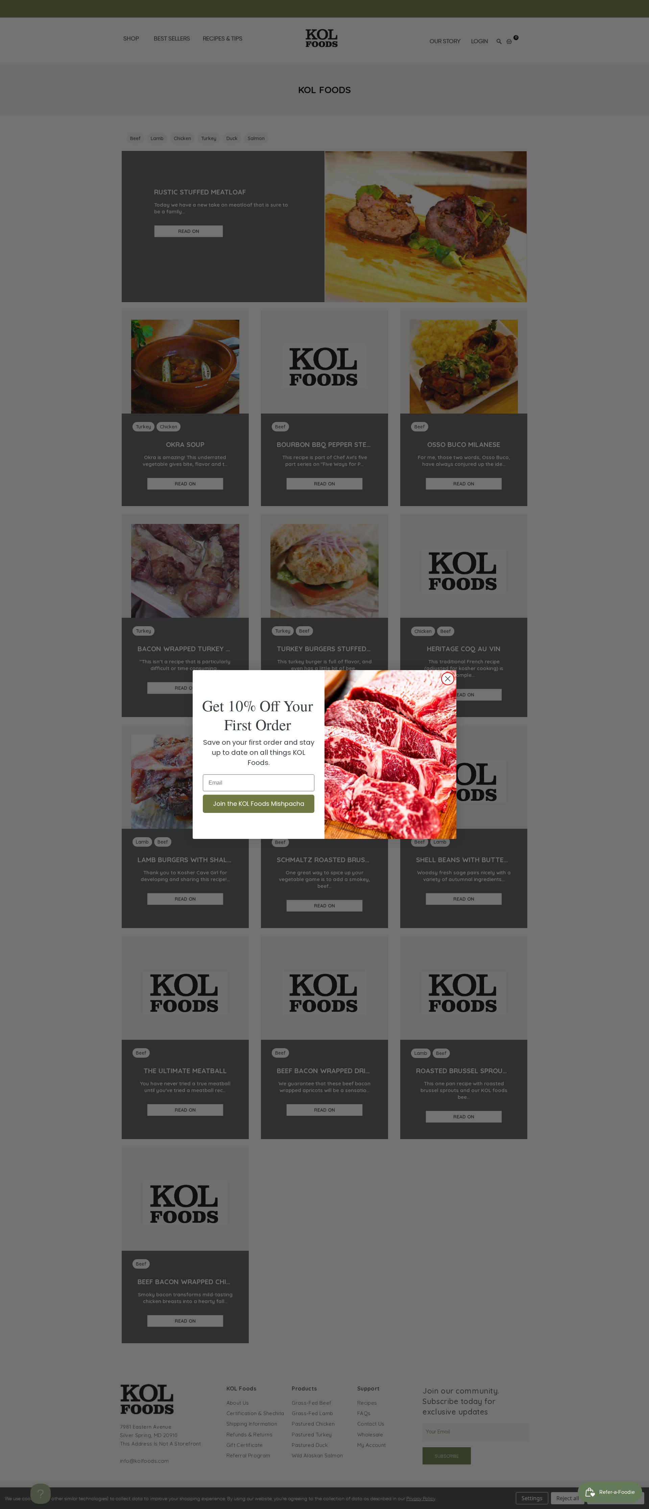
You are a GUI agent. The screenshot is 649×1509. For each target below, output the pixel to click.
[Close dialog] (448, 679)
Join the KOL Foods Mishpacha (258, 803)
